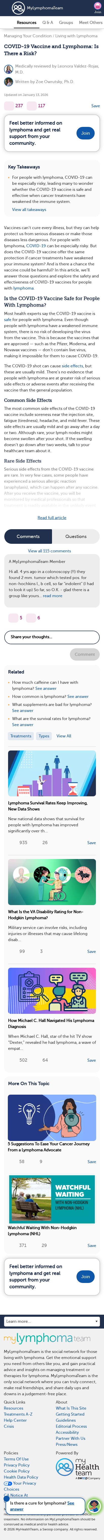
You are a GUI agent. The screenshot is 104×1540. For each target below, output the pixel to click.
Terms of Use (16, 1459)
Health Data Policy (21, 1477)
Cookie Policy (17, 1471)
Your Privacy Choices (20, 1486)
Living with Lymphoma (76, 36)
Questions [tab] (76, 536)
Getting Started (70, 1414)
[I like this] (9, 106)
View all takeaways (29, 209)
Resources (26, 22)
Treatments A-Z (18, 1414)
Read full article (52, 518)
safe (7, 319)
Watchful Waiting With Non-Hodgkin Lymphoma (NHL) (42, 1231)
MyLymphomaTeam (39, 8)
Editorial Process (71, 1426)
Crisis (9, 1426)
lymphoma (23, 288)
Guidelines (66, 1420)
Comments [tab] (28, 536)
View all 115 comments (50, 551)
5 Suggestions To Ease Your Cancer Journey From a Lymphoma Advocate (49, 1147)
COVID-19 (36, 246)
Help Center (15, 1420)
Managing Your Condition (28, 36)
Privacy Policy (17, 1465)
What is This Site (71, 1408)
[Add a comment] (32, 106)
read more (52, 596)
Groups (66, 22)
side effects (72, 366)
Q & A (47, 22)
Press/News (66, 1444)
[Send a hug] (31, 618)
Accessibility (67, 1432)
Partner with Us (70, 1438)
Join (97, 12)
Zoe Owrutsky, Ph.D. (55, 82)
